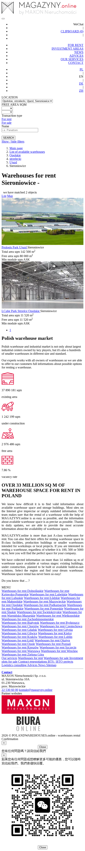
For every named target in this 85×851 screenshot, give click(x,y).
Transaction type (12, 115)
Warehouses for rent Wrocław (59, 651)
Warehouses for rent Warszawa (21, 651)
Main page (16, 148)
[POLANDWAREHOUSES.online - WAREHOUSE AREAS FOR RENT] (42, 9)
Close (42, 747)
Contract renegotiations (33, 661)
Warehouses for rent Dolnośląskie (22, 591)
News (42, 665)
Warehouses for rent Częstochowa (61, 626)
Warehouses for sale (56, 658)
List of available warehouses (27, 151)
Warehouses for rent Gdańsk (19, 629)
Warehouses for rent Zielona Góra (23, 654)
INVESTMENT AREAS (67, 48)
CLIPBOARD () (72, 31)
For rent (6, 119)
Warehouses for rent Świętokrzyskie (39, 612)
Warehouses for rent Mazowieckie (44, 601)
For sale (6, 122)
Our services (9, 658)
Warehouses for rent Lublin (55, 636)
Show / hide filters (13, 141)
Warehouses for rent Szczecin (58, 647)
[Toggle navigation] (3, 18)
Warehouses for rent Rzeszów (20, 647)
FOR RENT (75, 45)
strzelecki (15, 158)
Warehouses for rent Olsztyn (52, 640)
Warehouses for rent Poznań (53, 644)
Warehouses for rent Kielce (55, 633)
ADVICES (76, 55)
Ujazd (13, 162)
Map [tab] (10, 196)
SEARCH (8, 137)
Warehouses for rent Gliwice (19, 633)
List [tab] (4, 196)
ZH (81, 90)
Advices (32, 665)
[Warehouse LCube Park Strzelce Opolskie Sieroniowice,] (42, 307)
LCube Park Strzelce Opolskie (21, 311)
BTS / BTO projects (60, 661)
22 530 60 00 (10, 690)
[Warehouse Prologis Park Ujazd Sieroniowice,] (42, 243)
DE (81, 83)
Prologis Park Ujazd (14, 247)
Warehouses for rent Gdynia (55, 629)
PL (81, 69)
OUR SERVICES (72, 59)
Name (5, 126)
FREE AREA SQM (14, 104)
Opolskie (15, 155)
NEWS (78, 52)
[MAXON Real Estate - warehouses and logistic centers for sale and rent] (28, 712)
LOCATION (10, 97)
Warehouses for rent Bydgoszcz (59, 622)
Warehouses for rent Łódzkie (42, 598)
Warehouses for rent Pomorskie (43, 608)
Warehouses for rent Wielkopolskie (58, 615)
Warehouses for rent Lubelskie (48, 594)
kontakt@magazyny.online (35, 690)
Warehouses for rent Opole (18, 644)
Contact (7, 672)
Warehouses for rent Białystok (20, 622)
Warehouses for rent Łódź (18, 640)
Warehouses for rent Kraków (20, 636)
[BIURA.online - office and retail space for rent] (28, 732)
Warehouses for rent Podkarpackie (45, 605)
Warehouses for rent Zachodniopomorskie (28, 619)
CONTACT (75, 62)
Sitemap (51, 665)
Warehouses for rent (30, 658)
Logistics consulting (14, 665)
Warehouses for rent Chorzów (20, 626)
